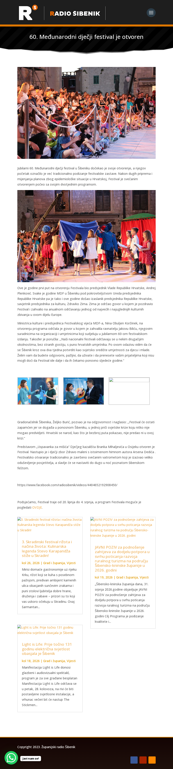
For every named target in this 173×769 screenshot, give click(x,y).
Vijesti (71, 563)
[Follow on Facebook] (134, 760)
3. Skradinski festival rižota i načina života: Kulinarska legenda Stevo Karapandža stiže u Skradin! (47, 548)
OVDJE (37, 507)
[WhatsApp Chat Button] (11, 758)
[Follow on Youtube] (143, 760)
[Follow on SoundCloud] (152, 760)
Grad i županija (54, 563)
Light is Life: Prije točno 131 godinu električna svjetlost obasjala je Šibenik (47, 649)
